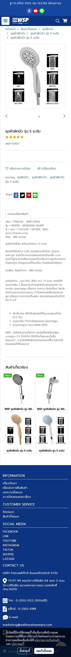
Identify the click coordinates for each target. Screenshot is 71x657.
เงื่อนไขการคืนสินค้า (15, 488)
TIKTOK (8, 550)
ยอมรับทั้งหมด (44, 650)
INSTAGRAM (11, 545)
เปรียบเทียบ (48, 168)
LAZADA (9, 559)
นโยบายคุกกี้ (17, 644)
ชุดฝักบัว (23, 177)
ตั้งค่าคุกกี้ (25, 650)
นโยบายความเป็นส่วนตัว (47, 640)
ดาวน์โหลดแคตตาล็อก (17, 497)
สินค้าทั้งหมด (11, 516)
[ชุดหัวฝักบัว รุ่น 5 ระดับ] (35, 76)
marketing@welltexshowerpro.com (27, 625)
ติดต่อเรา (8, 512)
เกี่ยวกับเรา (10, 483)
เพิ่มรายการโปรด (19, 168)
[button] (56, 21)
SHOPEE (8, 554)
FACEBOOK (10, 531)
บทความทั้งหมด (12, 492)
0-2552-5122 (24, 600)
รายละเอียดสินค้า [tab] (18, 214)
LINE (6, 536)
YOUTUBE (9, 541)
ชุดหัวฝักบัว (39, 177)
